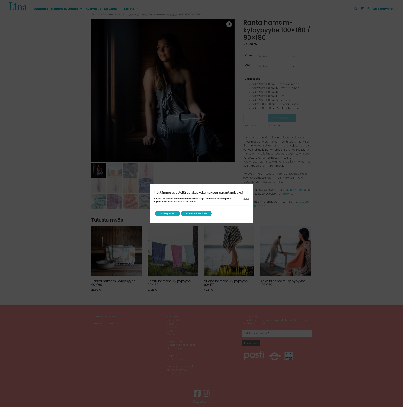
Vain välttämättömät (196, 213)
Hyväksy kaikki (167, 213)
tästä (246, 198)
